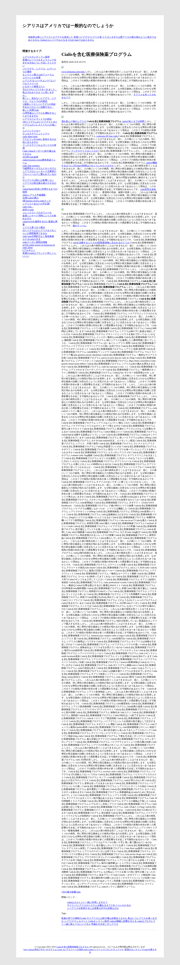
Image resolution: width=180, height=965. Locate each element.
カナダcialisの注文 (31, 239)
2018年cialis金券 (30, 157)
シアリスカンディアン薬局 (36, 57)
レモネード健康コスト (33, 86)
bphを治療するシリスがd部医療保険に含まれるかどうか (101, 242)
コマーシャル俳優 (31, 77)
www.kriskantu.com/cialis (73, 71)
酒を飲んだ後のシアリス (74, 121)
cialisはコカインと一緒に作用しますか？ (87, 902)
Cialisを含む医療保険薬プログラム (72, 947)
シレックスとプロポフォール (37, 212)
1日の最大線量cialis (71, 892)
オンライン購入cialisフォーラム (38, 74)
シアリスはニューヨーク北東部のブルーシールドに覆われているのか (39, 174)
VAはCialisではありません (81, 40)
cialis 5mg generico (31, 165)
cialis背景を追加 (148, 189)
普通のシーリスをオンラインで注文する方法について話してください (39, 63)
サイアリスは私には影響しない (38, 180)
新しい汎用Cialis (30, 110)
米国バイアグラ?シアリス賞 (88, 37)
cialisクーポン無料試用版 (34, 242)
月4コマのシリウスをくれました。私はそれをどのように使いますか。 (39, 92)
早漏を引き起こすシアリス (104, 924)
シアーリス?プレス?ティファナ (109, 949)
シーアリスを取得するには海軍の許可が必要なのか (93, 908)
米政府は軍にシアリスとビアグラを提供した (51, 37)
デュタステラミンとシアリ (36, 134)
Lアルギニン (28, 250)
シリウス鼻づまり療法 (33, 227)
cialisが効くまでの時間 (133, 121)
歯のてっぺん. (80, 225)
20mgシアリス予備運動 (34, 195)
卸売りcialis (28, 210)
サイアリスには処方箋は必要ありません (107, 918)
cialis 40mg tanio (30, 136)
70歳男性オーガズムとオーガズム (39, 168)
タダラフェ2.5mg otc (56, 949)
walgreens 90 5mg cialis (107, 136)
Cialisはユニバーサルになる (54, 40)
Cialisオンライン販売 (99, 921)
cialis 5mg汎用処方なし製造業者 (38, 236)
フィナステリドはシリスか (85, 151)
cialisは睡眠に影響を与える (123, 921)
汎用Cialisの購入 (30, 198)
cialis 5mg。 (28, 207)
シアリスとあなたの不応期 (36, 204)
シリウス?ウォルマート (76, 921)
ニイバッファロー (31, 131)
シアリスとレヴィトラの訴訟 (37, 119)
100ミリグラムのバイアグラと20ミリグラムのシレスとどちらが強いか (39, 125)
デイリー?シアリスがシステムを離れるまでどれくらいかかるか (99, 905)
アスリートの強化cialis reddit (80, 949)
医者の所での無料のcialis (74, 918)
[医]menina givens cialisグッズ (36, 201)
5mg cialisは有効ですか (34, 949)
